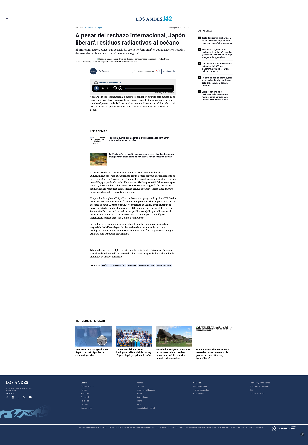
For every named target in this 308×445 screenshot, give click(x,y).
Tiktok (18, 397)
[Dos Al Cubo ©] (284, 430)
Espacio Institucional (146, 408)
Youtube (30, 397)
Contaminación (117, 265)
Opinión (140, 386)
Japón (104, 265)
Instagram (12, 397)
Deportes (84, 404)
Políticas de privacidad (259, 386)
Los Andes (79, 28)
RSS (251, 390)
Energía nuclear (146, 265)
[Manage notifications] (302, 434)
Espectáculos (86, 408)
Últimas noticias (87, 386)
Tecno (139, 401)
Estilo (139, 393)
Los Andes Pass (200, 386)
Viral (139, 404)
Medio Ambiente (164, 265)
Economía (85, 393)
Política (84, 390)
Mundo (90, 27)
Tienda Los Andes (201, 390)
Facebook (7, 397)
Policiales (85, 401)
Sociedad (85, 397)
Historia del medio (257, 393)
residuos (132, 265)
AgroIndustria (142, 397)
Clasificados (198, 393)
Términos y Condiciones (260, 383)
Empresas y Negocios (146, 390)
